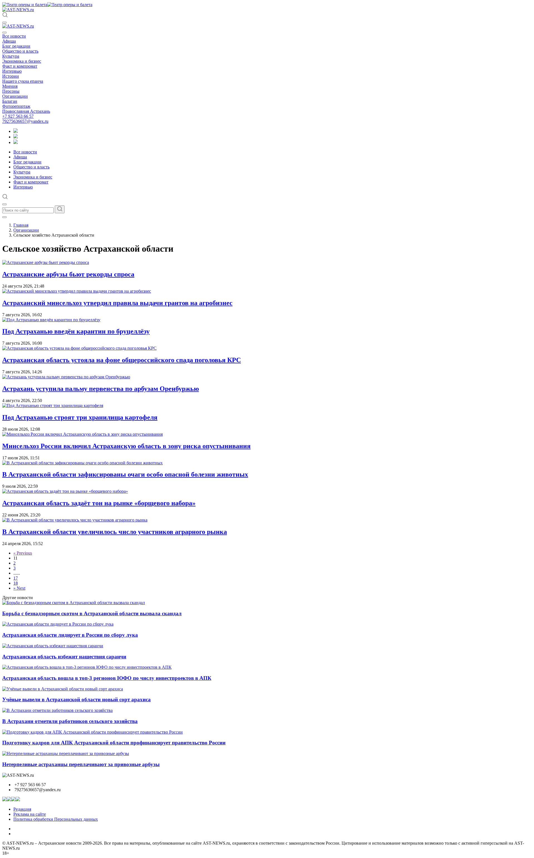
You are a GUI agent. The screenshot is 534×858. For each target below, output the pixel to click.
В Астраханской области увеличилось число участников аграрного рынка (114, 531)
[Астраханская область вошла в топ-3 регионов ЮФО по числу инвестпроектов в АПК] (87, 667)
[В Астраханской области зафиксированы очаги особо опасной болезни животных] (82, 462)
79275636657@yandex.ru (25, 121)
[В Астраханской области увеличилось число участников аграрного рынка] (74, 520)
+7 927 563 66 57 (18, 116)
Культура (10, 56)
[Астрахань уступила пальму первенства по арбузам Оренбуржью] (66, 376)
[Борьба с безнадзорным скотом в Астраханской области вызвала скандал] (73, 602)
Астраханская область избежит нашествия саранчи (64, 657)
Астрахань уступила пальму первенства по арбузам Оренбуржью (100, 388)
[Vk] (15, 142)
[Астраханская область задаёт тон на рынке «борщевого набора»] (65, 491)
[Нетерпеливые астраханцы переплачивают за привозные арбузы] (65, 753)
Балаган (9, 101)
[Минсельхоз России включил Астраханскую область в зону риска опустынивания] (82, 434)
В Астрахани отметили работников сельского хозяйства (70, 721)
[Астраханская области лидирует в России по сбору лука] (57, 624)
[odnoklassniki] (15, 136)
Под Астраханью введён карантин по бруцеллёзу (76, 331)
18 (15, 583)
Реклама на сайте (29, 814)
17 (15, 578)
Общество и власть (20, 51)
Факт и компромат (19, 66)
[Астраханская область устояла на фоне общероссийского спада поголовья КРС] (79, 348)
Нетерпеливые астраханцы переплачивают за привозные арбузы (81, 764)
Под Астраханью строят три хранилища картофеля (79, 417)
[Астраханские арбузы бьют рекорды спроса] (45, 262)
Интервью (12, 71)
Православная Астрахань (26, 111)
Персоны (10, 91)
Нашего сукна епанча (22, 81)
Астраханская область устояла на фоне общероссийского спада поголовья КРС (121, 360)
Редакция (22, 809)
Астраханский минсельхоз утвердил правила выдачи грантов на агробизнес (117, 303)
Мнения (10, 86)
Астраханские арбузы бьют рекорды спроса (68, 274)
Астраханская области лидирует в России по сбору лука (70, 635)
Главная (20, 225)
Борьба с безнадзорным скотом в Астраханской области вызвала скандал (92, 613)
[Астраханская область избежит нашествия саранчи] (52, 645)
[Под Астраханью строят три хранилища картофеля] (52, 405)
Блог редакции (16, 46)
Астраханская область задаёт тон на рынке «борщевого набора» (99, 503)
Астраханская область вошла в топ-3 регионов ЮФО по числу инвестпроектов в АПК (106, 678)
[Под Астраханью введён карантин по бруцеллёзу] (51, 319)
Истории (10, 76)
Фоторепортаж (16, 106)
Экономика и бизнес (21, 61)
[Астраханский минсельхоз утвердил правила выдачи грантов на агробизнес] (76, 291)
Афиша (9, 41)
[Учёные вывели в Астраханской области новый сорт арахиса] (62, 689)
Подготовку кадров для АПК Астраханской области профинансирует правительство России (114, 743)
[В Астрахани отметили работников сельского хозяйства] (57, 710)
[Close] (4, 32)
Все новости (14, 36)
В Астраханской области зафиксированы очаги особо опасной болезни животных (125, 474)
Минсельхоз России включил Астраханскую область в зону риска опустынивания (126, 446)
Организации (15, 96)
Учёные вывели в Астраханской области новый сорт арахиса (76, 699)
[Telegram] (15, 131)
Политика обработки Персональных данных (55, 819)
